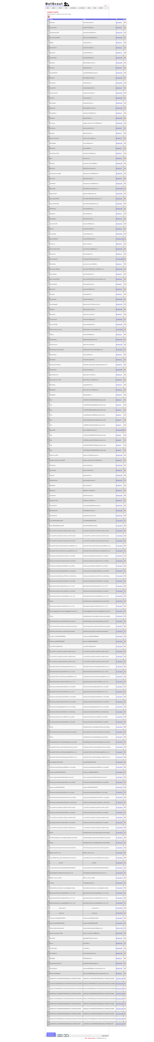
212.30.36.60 (119, 193)
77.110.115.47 (119, 520)
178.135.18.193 (119, 978)
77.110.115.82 (119, 329)
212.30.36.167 (119, 188)
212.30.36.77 (119, 198)
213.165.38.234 (119, 430)
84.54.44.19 (119, 22)
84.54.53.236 (119, 62)
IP (116, 19)
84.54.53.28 (119, 279)
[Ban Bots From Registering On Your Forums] (51, 1035)
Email (84, 19)
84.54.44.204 (119, 32)
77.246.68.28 (119, 319)
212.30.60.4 (119, 158)
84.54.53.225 (119, 269)
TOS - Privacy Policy (90, 1038)
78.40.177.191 (119, 928)
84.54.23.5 (118, 400)
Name (51, 19)
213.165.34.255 (119, 259)
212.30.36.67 (119, 203)
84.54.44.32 (119, 148)
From (125, 19)
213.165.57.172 (119, 239)
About (106, 5)
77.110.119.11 (119, 349)
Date (48, 19)
